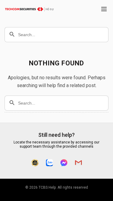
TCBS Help (47, 187)
